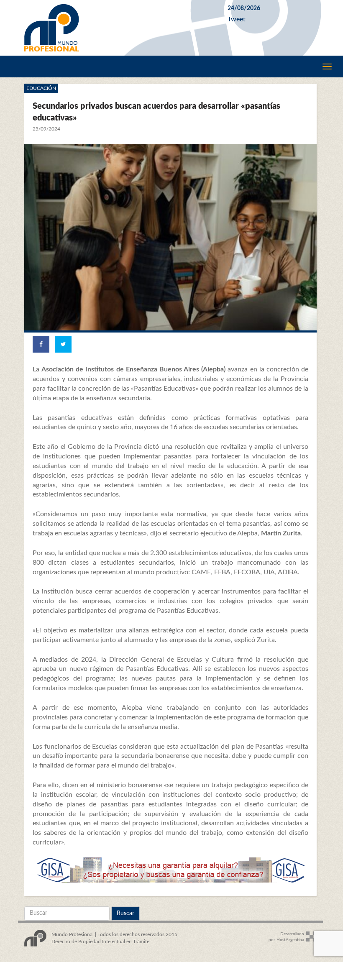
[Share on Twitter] (63, 344)
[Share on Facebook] (41, 344)
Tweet (237, 19)
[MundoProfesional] (119, 27)
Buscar (125, 913)
